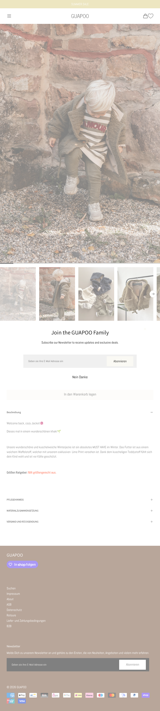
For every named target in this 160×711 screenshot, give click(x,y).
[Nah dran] (145, 329)
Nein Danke (80, 377)
